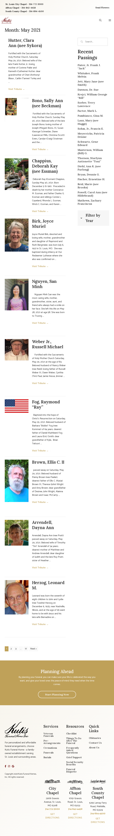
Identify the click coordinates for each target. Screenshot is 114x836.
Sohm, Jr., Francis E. (90, 128)
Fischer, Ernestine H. (91, 179)
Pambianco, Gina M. (90, 115)
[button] (100, 20)
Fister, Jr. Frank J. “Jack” (89, 66)
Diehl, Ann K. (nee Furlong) (89, 168)
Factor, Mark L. (87, 110)
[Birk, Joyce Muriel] (16, 235)
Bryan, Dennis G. (88, 174)
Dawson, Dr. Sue (88, 89)
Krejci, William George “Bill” (92, 96)
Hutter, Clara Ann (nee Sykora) (25, 43)
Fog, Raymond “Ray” (46, 404)
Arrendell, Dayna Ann (43, 525)
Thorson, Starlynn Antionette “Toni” (90, 159)
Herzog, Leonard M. (48, 585)
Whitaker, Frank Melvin (88, 75)
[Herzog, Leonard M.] (16, 597)
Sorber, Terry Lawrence (86, 104)
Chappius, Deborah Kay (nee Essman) (45, 166)
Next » (33, 649)
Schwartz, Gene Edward (88, 143)
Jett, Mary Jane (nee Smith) (91, 83)
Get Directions (52, 816)
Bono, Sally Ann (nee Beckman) (47, 103)
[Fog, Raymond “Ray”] (16, 406)
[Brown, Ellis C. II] (16, 481)
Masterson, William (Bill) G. (90, 151)
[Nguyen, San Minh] (16, 294)
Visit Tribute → (18, 89)
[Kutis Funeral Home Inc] (6, 20)
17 (26, 649)
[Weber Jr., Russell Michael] (16, 350)
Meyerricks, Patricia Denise (91, 135)
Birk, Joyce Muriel (43, 223)
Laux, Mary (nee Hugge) (88, 122)
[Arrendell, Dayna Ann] (16, 533)
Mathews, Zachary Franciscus (89, 202)
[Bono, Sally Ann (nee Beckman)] (16, 115)
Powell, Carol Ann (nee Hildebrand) (92, 194)
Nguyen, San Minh (44, 284)
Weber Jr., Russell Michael (47, 344)
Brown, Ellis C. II (48, 462)
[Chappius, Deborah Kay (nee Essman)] (16, 174)
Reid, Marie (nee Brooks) (88, 185)
